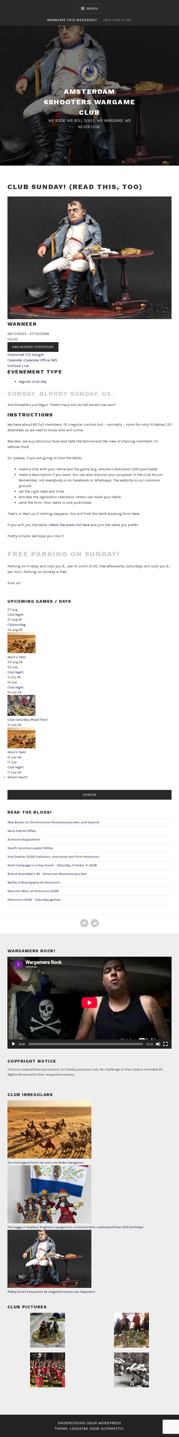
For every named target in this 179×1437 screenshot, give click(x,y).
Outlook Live (18, 365)
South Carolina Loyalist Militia (30, 848)
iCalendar (31, 360)
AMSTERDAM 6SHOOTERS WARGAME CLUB (89, 101)
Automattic (112, 1428)
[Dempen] (158, 1044)
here (135, 513)
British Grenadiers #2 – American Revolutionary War (47, 874)
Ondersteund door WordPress (89, 1423)
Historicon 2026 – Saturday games (34, 900)
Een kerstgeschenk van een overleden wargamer (45, 1163)
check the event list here (69, 525)
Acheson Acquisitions (23, 839)
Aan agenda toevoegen (33, 347)
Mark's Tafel (16, 657)
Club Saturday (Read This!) (27, 720)
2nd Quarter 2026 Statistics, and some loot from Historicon (53, 857)
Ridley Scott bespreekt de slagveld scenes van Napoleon (51, 1292)
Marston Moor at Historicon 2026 (33, 891)
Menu (92, 8)
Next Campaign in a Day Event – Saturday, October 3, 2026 (52, 865)
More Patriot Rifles (21, 831)
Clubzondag (16, 625)
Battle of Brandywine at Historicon (33, 882)
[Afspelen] (13, 1044)
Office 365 (48, 360)
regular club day (32, 381)
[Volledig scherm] (165, 1044)
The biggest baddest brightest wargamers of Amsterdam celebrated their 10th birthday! (75, 1227)
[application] (89, 1003)
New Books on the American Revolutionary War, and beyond (53, 822)
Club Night (15, 615)
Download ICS (19, 354)
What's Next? (17, 777)
